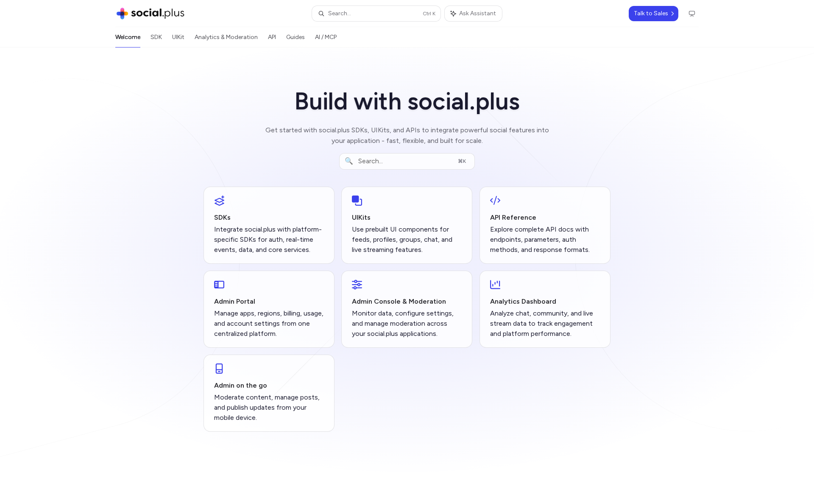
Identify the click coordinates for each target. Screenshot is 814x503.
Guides (295, 37)
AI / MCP (326, 37)
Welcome (127, 37)
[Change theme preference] (692, 13)
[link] (269, 225)
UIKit (178, 37)
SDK (156, 37)
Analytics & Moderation (226, 37)
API (272, 37)
